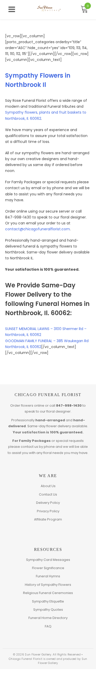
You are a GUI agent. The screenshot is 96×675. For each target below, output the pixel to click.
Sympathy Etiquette (48, 601)
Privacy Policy (48, 511)
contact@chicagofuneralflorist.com (37, 229)
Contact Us (48, 494)
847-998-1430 (69, 405)
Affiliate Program (48, 519)
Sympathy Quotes (48, 609)
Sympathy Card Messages (48, 559)
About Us (48, 486)
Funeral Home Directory (48, 617)
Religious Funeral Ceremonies (48, 592)
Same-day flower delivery (49, 426)
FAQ (48, 626)
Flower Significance (48, 567)
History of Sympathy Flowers (48, 584)
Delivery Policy (48, 502)
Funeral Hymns (48, 576)
